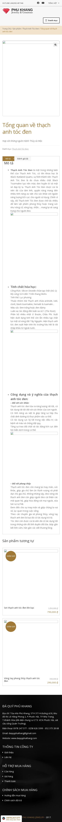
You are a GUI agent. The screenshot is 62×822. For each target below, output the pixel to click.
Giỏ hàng (8, 776)
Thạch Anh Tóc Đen (20, 149)
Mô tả (8, 158)
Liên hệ (7, 757)
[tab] (8, 158)
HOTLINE (12, 3)
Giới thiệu (9, 752)
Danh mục (53, 20)
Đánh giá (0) (22, 158)
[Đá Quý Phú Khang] (17, 10)
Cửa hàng (9, 771)
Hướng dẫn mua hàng (15, 795)
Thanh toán (10, 781)
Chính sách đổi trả (13, 800)
